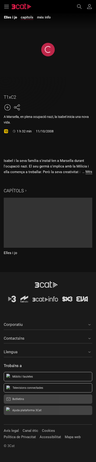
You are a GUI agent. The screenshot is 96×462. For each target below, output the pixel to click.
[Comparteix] (17, 107)
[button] (48, 324)
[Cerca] (81, 6)
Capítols (14, 190)
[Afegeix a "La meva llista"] (7, 107)
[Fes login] (89, 6)
